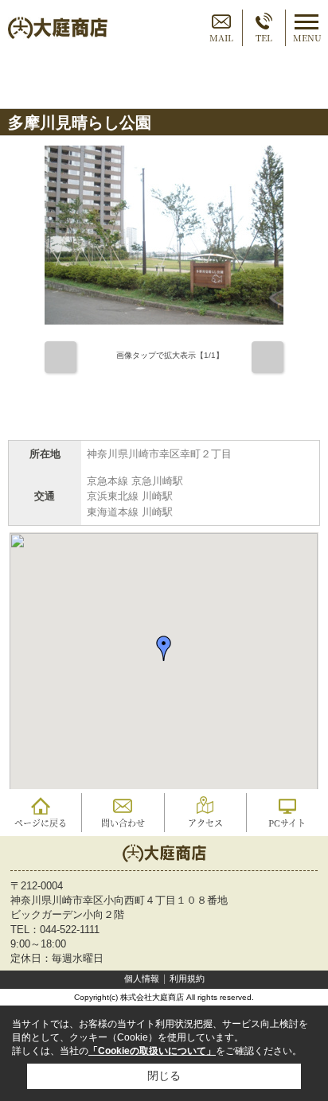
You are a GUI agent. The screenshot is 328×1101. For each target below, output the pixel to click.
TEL (264, 37)
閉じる (164, 1075)
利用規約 (187, 978)
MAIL (221, 37)
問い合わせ (123, 822)
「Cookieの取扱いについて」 (152, 1050)
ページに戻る (40, 822)
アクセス (205, 822)
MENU (307, 37)
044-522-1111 (70, 930)
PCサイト (287, 822)
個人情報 (141, 978)
